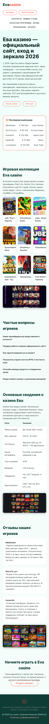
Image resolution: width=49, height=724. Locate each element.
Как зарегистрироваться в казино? (19, 353)
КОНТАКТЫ (17, 19)
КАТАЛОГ (32, 27)
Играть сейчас (12, 104)
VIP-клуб (29, 104)
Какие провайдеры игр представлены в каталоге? (21, 338)
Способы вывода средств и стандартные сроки (22, 370)
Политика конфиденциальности (24, 717)
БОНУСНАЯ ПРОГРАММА (20, 23)
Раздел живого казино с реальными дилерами (24, 379)
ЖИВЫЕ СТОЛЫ (30, 19)
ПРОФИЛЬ (10, 12)
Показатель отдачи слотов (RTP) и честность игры (24, 361)
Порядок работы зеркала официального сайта (24, 346)
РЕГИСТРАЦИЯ (28, 12)
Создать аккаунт (25, 683)
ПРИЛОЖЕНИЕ (19, 27)
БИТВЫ (36, 23)
